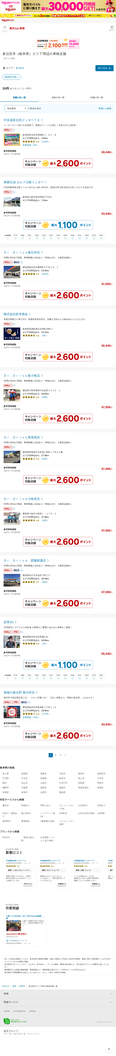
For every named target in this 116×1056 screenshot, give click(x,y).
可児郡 (5, 778)
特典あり (25, 805)
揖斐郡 (24, 773)
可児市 (24, 778)
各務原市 (101, 773)
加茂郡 (43, 778)
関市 (4, 783)
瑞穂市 (62, 787)
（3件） (44, 335)
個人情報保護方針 (20, 1011)
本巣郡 (5, 792)
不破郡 (24, 787)
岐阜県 (22, 986)
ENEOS (6, 837)
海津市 (81, 773)
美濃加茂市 (83, 787)
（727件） (45, 714)
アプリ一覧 (7, 1034)
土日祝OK (82, 805)
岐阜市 (62, 778)
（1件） (44, 643)
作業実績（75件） (31, 717)
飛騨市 (5, 787)
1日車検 (101, 813)
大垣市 (62, 773)
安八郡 (5, 773)
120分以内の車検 (86, 813)
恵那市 (43, 773)
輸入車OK (26, 813)
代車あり (101, 805)
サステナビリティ (34, 1034)
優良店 (5, 805)
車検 (14, 986)
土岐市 (43, 783)
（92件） (44, 582)
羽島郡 (81, 783)
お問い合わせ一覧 (19, 1034)
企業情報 (7, 1011)
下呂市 (100, 778)
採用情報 (32, 1011)
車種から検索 (104, 108)
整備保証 (25, 821)
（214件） (45, 141)
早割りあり (45, 805)
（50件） (44, 459)
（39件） (44, 397)
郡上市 (81, 778)
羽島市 (100, 783)
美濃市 (100, 787)
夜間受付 (6, 821)
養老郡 (62, 792)
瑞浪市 (43, 787)
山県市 (43, 792)
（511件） (45, 274)
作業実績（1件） (31, 145)
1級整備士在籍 (10, 77)
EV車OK (63, 813)
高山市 (24, 783)
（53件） (44, 520)
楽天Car (5, 986)
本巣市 (24, 792)
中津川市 (63, 783)
